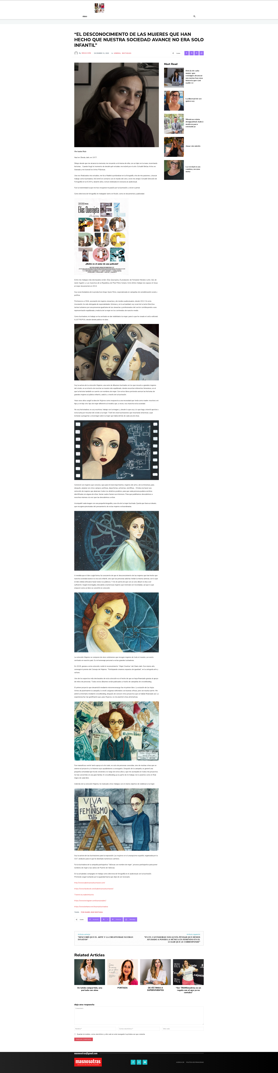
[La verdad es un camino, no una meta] (174, 170)
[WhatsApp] (201, 53)
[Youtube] (144, 1062)
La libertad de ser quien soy (194, 100)
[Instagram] (139, 1062)
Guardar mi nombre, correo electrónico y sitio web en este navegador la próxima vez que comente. (111, 1034)
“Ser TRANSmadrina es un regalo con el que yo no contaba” (188, 990)
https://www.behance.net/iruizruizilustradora (91, 906)
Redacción (86, 53)
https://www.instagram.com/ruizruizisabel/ (90, 900)
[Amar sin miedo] (174, 147)
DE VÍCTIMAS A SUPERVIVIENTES (155, 989)
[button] (194, 17)
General (117, 53)
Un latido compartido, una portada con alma (89, 989)
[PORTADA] (122, 972)
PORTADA (122, 988)
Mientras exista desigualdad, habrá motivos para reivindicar (194, 123)
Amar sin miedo (193, 146)
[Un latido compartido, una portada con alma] (89, 972)
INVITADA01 (126, 53)
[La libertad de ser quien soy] (174, 101)
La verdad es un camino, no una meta (193, 169)
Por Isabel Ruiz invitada (92, 912)
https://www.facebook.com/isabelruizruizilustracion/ (93, 889)
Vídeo (85, 16)
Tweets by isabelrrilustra (84, 894)
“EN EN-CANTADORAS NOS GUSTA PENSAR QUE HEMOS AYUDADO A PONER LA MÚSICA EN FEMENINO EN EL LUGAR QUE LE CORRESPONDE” (172, 939)
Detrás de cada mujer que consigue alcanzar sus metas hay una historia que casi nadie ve (194, 76)
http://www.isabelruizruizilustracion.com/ (89, 883)
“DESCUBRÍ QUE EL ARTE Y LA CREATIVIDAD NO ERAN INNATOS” (105, 938)
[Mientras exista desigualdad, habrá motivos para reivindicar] (174, 124)
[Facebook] (186, 53)
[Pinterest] (196, 53)
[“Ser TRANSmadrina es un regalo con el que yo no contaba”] (188, 972)
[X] (191, 53)
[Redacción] (76, 53)
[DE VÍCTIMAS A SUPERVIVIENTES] (155, 972)
